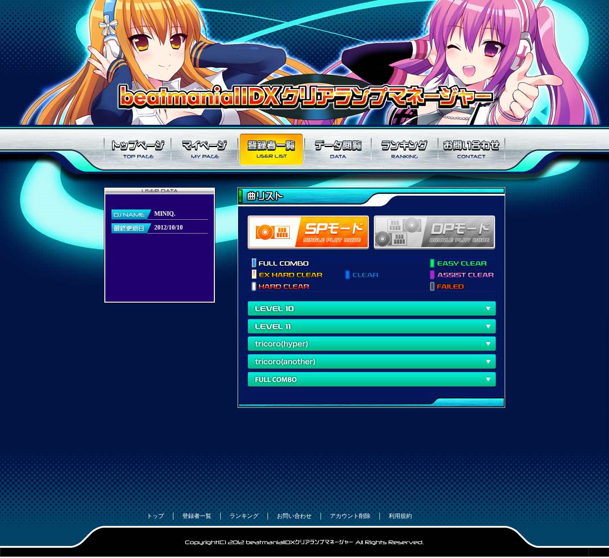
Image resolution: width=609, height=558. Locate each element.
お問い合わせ (471, 149)
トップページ (137, 149)
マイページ (204, 149)
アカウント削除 (350, 516)
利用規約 (400, 516)
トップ (155, 516)
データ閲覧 (337, 149)
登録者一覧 (271, 149)
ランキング (404, 149)
